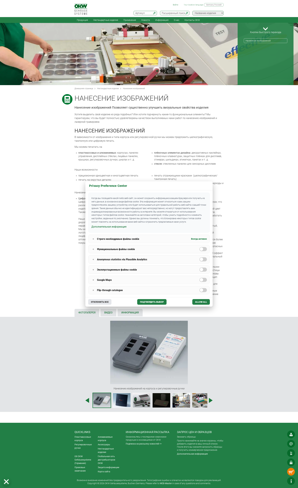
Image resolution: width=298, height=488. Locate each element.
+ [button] (93, 239)
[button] (6, 482)
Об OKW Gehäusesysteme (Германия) (82, 459)
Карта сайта (104, 471)
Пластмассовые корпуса (82, 439)
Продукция (82, 20)
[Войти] (291, 462)
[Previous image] (87, 400)
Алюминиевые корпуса (105, 439)
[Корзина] (291, 472)
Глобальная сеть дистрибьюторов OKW (106, 459)
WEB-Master (166, 483)
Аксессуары (104, 444)
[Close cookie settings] (6, 482)
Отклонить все (100, 302)
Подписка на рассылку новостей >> (144, 443)
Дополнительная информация (192, 454)
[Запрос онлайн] (291, 444)
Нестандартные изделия (105, 20)
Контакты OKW (192, 20)
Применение (129, 20)
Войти (175, 5)
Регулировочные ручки (83, 446)
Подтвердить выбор (152, 302)
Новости (145, 20)
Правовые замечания (80, 469)
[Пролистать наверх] (282, 481)
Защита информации (108, 467)
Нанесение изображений (258, 40)
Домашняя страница (83, 88)
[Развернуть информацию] (291, 481)
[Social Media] (291, 453)
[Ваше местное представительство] (291, 434)
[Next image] (210, 400)
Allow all (201, 302)
